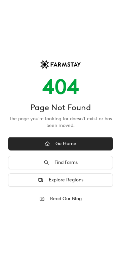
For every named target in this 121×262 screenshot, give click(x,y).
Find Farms (66, 162)
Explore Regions (66, 180)
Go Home (65, 143)
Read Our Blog (66, 199)
